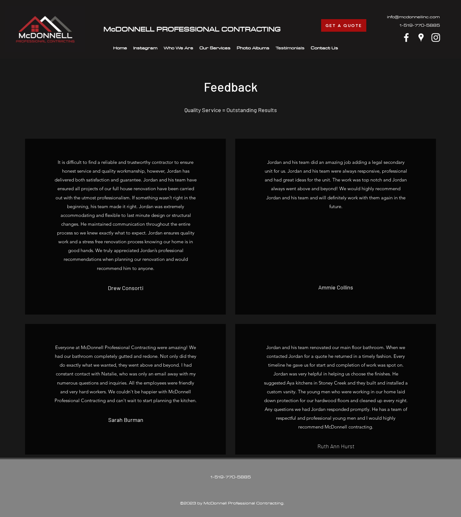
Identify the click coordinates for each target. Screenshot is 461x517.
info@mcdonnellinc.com (413, 16)
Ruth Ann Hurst (335, 446)
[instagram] (436, 37)
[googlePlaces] (421, 37)
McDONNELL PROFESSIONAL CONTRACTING (192, 29)
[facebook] (406, 37)
